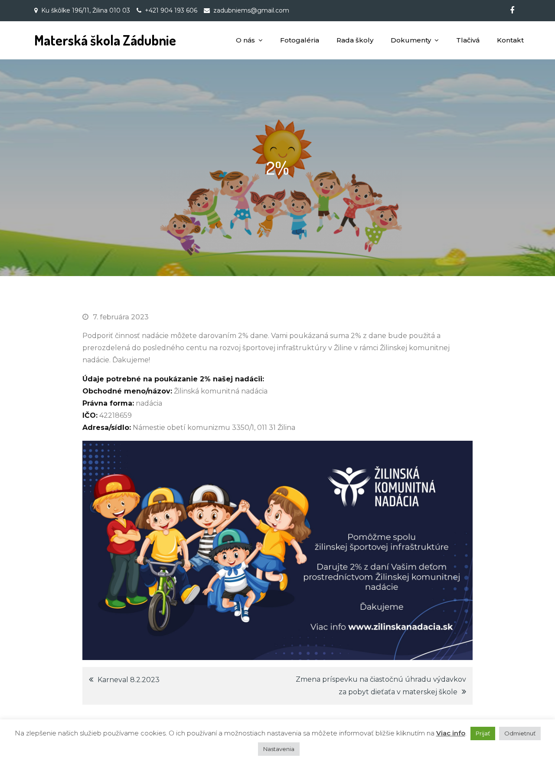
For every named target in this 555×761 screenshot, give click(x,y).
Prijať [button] (483, 733)
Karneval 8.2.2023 (129, 680)
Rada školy (354, 40)
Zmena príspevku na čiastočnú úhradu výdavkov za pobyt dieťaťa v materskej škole (381, 685)
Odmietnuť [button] (519, 733)
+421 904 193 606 (171, 10)
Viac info (450, 733)
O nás (245, 40)
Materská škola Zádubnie (105, 40)
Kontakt (510, 40)
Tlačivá (468, 40)
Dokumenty (411, 40)
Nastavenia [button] (278, 748)
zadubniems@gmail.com (251, 10)
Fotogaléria (299, 40)
